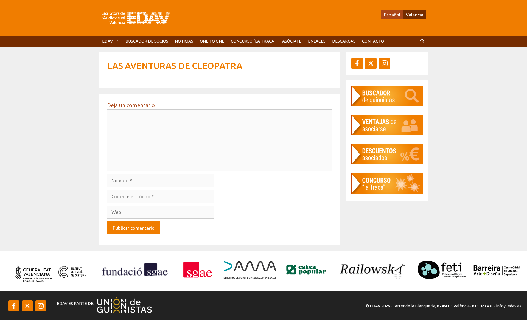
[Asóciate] (387, 133)
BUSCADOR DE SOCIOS (146, 41)
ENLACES (317, 41)
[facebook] (357, 63)
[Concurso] (387, 192)
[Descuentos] (387, 162)
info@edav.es (509, 306)
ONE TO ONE (212, 41)
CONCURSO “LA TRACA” (253, 41)
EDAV (107, 41)
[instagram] (371, 63)
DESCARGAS (343, 41)
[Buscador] (387, 104)
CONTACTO (373, 41)
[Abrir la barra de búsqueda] (422, 41)
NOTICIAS (184, 41)
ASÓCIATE (291, 41)
